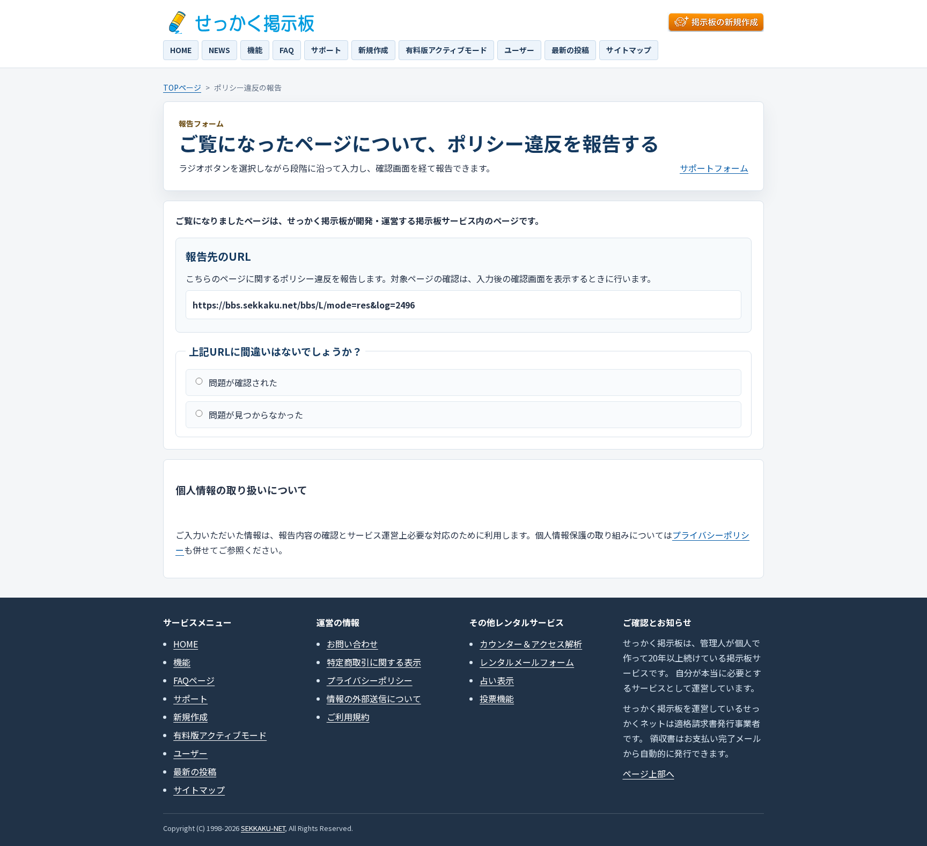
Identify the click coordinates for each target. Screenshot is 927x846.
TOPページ (182, 87)
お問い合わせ (352, 643)
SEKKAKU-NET (263, 828)
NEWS (219, 50)
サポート (326, 50)
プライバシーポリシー (370, 680)
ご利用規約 (348, 716)
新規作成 (373, 50)
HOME (181, 50)
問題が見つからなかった (256, 414)
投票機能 (497, 698)
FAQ (286, 50)
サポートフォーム (714, 167)
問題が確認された (243, 382)
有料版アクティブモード (446, 50)
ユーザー (519, 50)
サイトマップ (628, 50)
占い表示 (497, 680)
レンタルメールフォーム (527, 662)
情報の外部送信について (374, 698)
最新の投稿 (570, 50)
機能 (254, 50)
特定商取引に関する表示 (374, 662)
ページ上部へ (648, 773)
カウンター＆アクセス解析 (531, 643)
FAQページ (194, 680)
